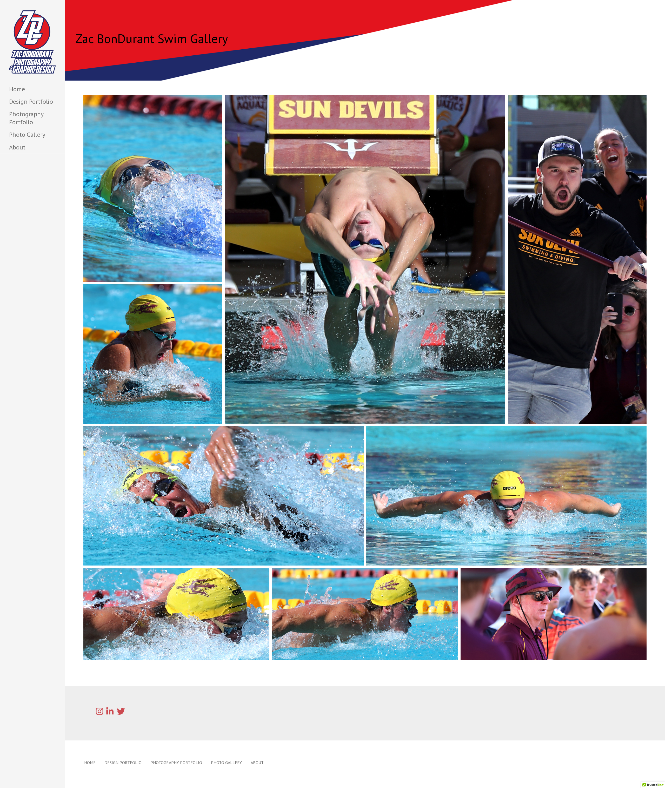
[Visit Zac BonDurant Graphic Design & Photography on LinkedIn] (110, 712)
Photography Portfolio (26, 118)
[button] (152, 188)
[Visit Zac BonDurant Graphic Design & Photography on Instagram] (99, 712)
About (17, 147)
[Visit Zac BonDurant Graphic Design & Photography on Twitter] (121, 712)
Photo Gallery (27, 134)
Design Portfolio (31, 101)
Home (17, 89)
